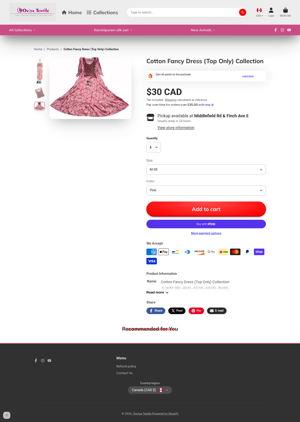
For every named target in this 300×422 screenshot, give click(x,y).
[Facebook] (276, 30)
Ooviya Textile (142, 413)
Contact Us (124, 373)
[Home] (32, 12)
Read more (155, 292)
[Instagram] (282, 30)
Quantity (152, 138)
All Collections (20, 30)
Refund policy (126, 366)
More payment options (206, 233)
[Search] (242, 12)
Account (271, 12)
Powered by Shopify (165, 413)
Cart (285, 12)
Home (75, 12)
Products (53, 49)
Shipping (170, 100)
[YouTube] (289, 30)
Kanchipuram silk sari (111, 30)
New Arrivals (201, 30)
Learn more (247, 76)
